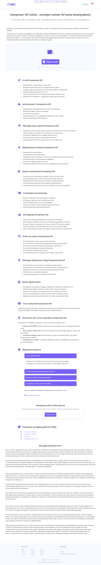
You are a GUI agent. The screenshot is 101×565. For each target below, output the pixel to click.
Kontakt (62, 552)
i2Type (32, 554)
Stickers (42, 554)
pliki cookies (57, 560)
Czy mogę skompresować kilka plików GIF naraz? (50, 371)
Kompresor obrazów (30, 432)
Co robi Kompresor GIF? (50, 356)
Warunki (50, 560)
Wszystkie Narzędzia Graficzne (67, 554)
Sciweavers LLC (55, 562)
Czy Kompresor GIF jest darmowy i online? (50, 383)
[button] (86, 4)
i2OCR (46, 1)
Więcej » (63, 1)
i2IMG (41, 1)
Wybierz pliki (52, 61)
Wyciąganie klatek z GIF (31, 439)
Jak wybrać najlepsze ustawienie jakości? (50, 377)
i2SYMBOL (57, 1)
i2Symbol (33, 552)
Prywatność (44, 560)
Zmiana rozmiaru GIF (30, 434)
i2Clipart (42, 552)
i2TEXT (51, 1)
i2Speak (23, 554)
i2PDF (36, 1)
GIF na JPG (27, 436)
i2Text (23, 552)
